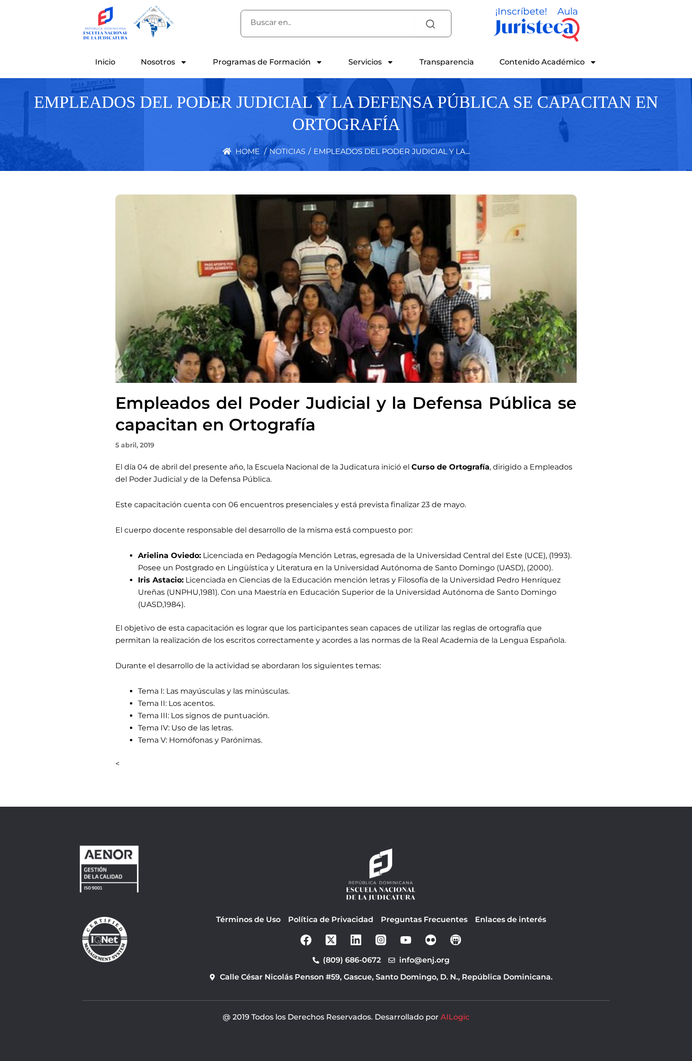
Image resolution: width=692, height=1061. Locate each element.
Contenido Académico (542, 61)
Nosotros (158, 61)
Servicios (365, 61)
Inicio (105, 61)
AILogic (455, 1016)
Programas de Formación (262, 61)
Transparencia (446, 61)
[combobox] (327, 22)
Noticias (287, 151)
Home (246, 151)
